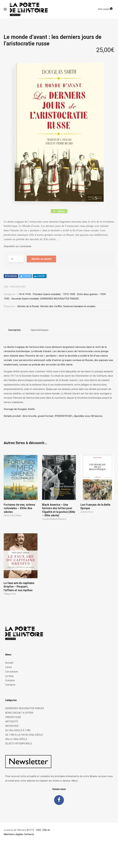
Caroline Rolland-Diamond (54, 519)
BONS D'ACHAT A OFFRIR (19, 712)
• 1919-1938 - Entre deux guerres (80, 294)
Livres (8, 667)
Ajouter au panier (41, 259)
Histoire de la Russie (28, 306)
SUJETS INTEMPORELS (18, 743)
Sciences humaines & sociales (79, 306)
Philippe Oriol (10, 594)
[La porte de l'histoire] (30, 9)
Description (14, 330)
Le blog (9, 676)
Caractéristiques (39, 330)
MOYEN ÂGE (12, 725)
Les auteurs (11, 671)
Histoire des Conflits (51, 306)
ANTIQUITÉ (11, 721)
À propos (10, 680)
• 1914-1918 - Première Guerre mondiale (39, 294)
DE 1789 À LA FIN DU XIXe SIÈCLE (24, 734)
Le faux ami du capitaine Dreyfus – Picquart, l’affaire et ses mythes (19, 586)
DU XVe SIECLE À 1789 (17, 730)
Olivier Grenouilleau (12, 515)
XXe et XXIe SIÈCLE (16, 739)
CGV (38, 830)
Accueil (9, 662)
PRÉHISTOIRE (13, 717)
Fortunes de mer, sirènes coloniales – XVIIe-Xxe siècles (19, 508)
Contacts (10, 684)
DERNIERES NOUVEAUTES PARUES (59, 298)
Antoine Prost (87, 512)
